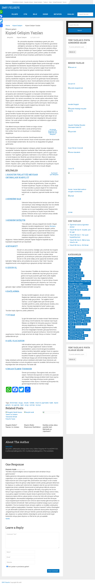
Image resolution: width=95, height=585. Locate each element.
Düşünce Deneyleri (75, 273)
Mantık (71, 318)
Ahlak (71, 258)
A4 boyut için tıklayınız (54, 173)
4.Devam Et (12, 246)
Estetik (78, 278)
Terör (84, 324)
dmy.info (10, 37)
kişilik (51, 403)
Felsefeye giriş (74, 304)
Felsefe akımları (82, 289)
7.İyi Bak (10, 315)
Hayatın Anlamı (28, 2)
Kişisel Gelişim (38, 2)
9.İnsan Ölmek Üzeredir (19, 369)
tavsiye (38, 405)
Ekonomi (80, 276)
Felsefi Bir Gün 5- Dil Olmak (79, 245)
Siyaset (78, 321)
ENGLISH (71, 14)
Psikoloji (87, 318)
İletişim (81, 338)
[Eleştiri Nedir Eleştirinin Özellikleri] (32, 417)
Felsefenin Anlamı (18, 2)
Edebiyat (72, 276)
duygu (20, 403)
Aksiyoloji (78, 258)
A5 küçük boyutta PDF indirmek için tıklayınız (52, 132)
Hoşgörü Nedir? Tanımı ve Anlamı (12, 426)
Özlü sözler (73, 338)
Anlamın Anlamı (74, 264)
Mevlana (52, 226)
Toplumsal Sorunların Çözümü (79, 330)
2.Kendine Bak (13, 199)
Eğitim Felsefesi (81, 286)
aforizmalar (13, 403)
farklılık (32, 403)
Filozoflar (85, 309)
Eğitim (71, 286)
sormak (32, 405)
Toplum (45, 2)
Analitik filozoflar (75, 261)
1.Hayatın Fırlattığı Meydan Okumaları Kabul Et (22, 176)
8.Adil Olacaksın (15, 340)
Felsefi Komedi (57, 2)
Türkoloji (72, 335)
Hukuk (71, 315)
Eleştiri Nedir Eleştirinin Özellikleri (32, 426)
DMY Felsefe (11, 7)
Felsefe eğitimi (74, 292)
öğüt (22, 405)
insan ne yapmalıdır (41, 403)
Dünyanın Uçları (74, 270)
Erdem (71, 278)
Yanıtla (8, 518)
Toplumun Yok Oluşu (76, 332)
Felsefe (71, 289)
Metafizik (79, 318)
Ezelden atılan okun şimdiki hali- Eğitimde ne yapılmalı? (50, 428)
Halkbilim (72, 312)
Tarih (70, 324)
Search (91, 14)
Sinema (71, 321)
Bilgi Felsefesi (74, 267)
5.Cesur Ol (11, 267)
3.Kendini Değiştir (15, 220)
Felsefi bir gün (74, 307)
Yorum (64, 2)
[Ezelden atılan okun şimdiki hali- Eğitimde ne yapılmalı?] (51, 417)
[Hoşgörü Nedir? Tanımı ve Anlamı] (14, 417)
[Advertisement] (79, 400)
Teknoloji (77, 324)
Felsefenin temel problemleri (79, 298)
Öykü (50, 2)
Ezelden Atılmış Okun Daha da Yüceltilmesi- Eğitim (79, 283)
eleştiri (26, 403)
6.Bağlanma (12, 291)
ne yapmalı (15, 405)
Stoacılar (87, 321)
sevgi (26, 405)
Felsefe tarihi (73, 301)
